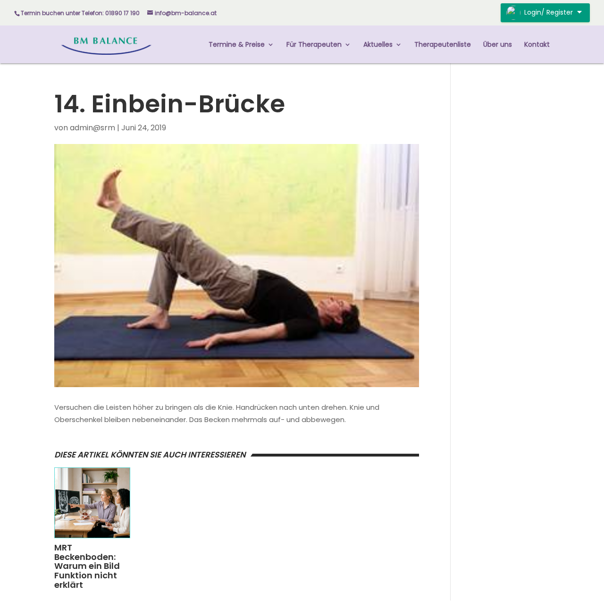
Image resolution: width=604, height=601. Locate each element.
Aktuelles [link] (378, 45)
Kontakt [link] (537, 45)
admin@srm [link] (92, 127)
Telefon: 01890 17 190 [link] (111, 13)
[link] (106, 44)
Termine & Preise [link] (237, 45)
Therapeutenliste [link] (442, 45)
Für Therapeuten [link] (314, 45)
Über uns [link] (497, 45)
